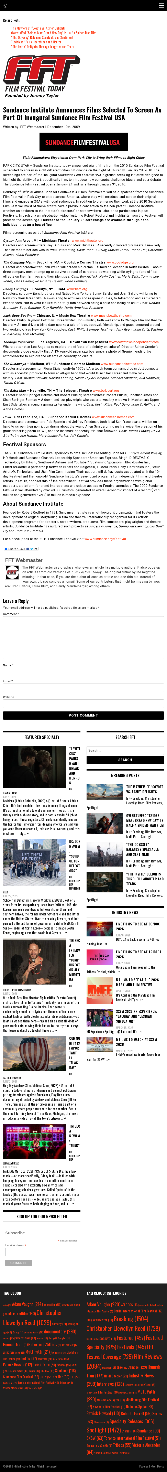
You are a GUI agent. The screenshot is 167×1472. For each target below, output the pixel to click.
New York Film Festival (109, 1406)
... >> (26, 833)
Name (8, 665)
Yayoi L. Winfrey (121, 1452)
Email (8, 681)
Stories (129, 1431)
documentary (60, 1331)
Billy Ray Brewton (100, 1320)
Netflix (29, 1358)
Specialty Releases (132, 1421)
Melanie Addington (111, 1400)
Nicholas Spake (139, 1406)
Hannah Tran (17, 1344)
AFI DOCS (129, 1304)
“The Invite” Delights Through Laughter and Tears (42, 46)
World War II (35, 1388)
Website (8, 697)
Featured (131, 1337)
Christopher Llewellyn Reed (123, 1328)
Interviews (110, 1383)
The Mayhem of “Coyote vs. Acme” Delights (38, 28)
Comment (11, 614)
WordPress (158, 1466)
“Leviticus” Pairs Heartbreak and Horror (36, 42)
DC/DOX (93, 1339)
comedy (59, 1323)
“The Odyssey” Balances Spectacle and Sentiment (42, 37)
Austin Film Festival (101, 1311)
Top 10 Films (10, 1382)
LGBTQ (8, 1352)
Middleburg (59, 1352)
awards (67, 1305)
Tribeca (66, 1382)
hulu (57, 1345)
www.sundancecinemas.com (122, 364)
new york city (61, 1359)
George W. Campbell (59, 1338)
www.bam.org (77, 289)
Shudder (47, 1371)
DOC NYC (107, 1338)
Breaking (131, 1318)
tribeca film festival (15, 1388)
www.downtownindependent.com (134, 342)
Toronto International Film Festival (38, 1382)
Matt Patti (38, 1351)
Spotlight (104, 1430)
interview (70, 1345)
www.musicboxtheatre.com (111, 316)
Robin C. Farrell (44, 1365)
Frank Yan (107, 1367)
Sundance (65, 1370)
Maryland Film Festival (103, 1392)
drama (9, 1338)
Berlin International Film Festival (138, 1310)
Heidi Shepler (116, 1375)
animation (52, 1304)
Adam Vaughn (27, 1304)
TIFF (74, 1377)
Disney (18, 1332)
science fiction (18, 1371)
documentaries (33, 1332)
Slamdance (101, 1422)
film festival (25, 1337)
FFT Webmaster (24, 560)
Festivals (131, 1347)
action (7, 1305)
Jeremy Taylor (146, 1385)
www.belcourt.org (106, 391)
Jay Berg (131, 1385)
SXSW (46, 1377)
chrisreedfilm (22, 1313)
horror (42, 1344)
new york (45, 1358)
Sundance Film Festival (21, 1376)
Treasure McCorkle (99, 1445)
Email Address (15, 1245)
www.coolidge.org (120, 262)
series (34, 1371)
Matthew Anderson (127, 1392)
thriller (61, 1376)
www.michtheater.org (87, 241)
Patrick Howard (17, 1364)
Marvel (20, 1352)
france (42, 1338)
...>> (105, 944)
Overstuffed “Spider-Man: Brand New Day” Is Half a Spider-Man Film (53, 32)
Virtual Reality (102, 1452)
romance (64, 1365)
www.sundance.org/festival (105, 539)
